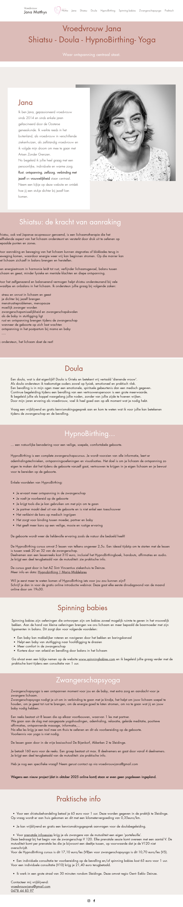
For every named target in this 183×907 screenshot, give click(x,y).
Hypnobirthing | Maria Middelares (62, 572)
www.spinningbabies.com (97, 659)
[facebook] (94, 901)
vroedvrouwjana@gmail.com (118, 764)
